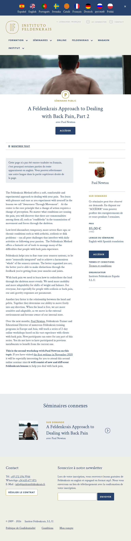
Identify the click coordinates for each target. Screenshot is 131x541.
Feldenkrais (80, 40)
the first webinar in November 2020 (53, 354)
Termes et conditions (100, 266)
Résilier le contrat (21, 492)
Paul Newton (38, 321)
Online (62, 40)
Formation (16, 40)
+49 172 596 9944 (20, 476)
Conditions (47, 528)
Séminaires (40, 40)
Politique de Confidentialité (20, 528)
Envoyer (105, 496)
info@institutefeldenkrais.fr (30, 484)
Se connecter (99, 22)
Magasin (104, 40)
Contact (119, 22)
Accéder (65, 130)
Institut (15, 48)
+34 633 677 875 (27, 480)
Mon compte (66, 528)
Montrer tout (20, 146)
